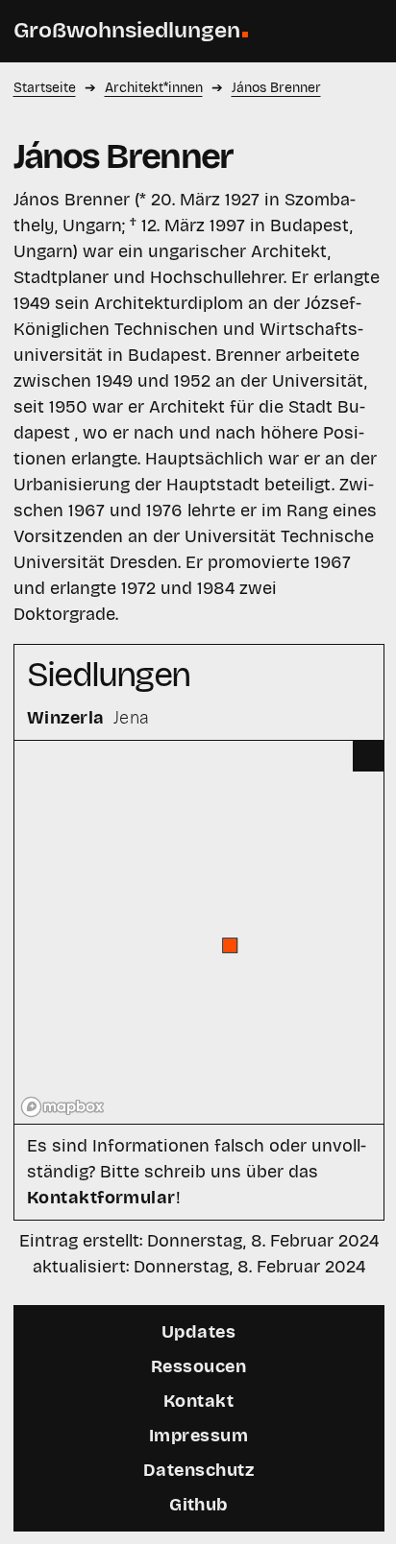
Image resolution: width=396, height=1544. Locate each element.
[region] (199, 932)
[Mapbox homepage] (62, 1107)
